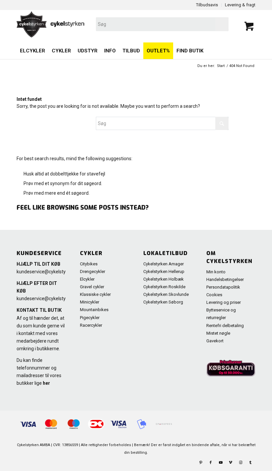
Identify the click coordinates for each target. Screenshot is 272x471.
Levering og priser (223, 302)
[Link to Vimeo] (231, 463)
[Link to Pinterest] (201, 463)
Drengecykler (92, 271)
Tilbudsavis (207, 4)
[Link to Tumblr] (250, 463)
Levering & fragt (240, 4)
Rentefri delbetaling (225, 325)
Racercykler (91, 325)
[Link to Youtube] (221, 463)
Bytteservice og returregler (221, 313)
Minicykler (89, 302)
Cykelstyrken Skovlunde (166, 294)
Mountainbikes (94, 309)
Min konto (216, 271)
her (46, 383)
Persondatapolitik (223, 287)
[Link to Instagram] (240, 463)
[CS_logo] (88, 24)
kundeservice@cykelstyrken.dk (49, 271)
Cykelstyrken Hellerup (163, 271)
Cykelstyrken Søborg (163, 302)
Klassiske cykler (95, 294)
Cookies (214, 294)
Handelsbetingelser (225, 279)
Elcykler (87, 279)
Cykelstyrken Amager (163, 263)
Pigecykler (90, 317)
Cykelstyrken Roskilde (164, 286)
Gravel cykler (92, 286)
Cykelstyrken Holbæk (163, 279)
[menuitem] (32, 50)
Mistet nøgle (218, 333)
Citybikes (89, 263)
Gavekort (215, 340)
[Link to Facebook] (211, 463)
